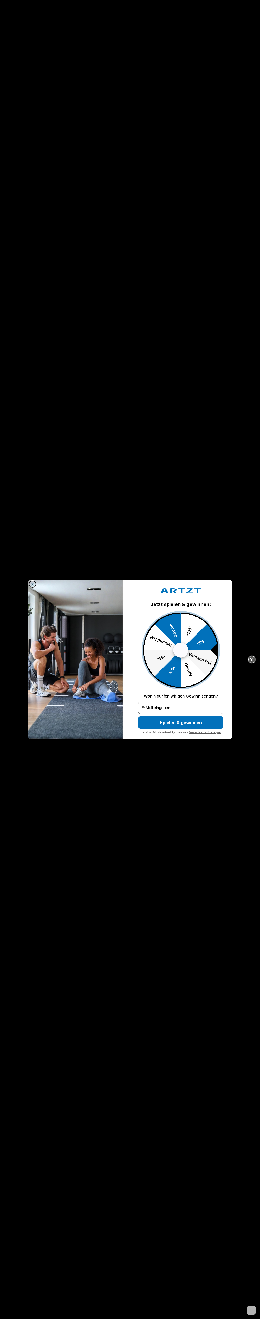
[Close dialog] (32, 584)
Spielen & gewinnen (181, 722)
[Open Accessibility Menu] (252, 659)
